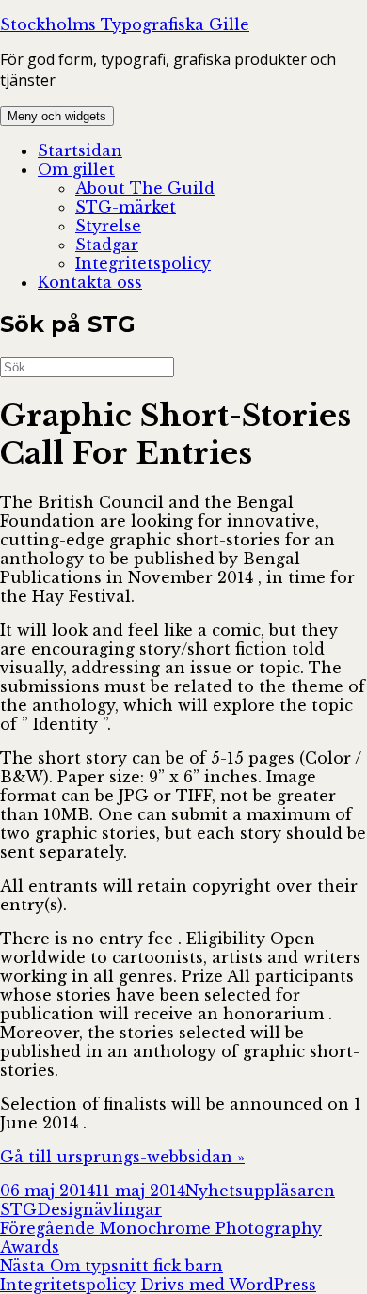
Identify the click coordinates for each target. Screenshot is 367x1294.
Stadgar (106, 244)
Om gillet (76, 169)
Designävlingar (99, 1209)
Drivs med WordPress (228, 1284)
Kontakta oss (90, 282)
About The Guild (145, 188)
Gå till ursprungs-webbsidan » (122, 1156)
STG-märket (125, 206)
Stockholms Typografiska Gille (124, 24)
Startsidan (80, 150)
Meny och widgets (57, 116)
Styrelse (108, 225)
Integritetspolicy (143, 263)
